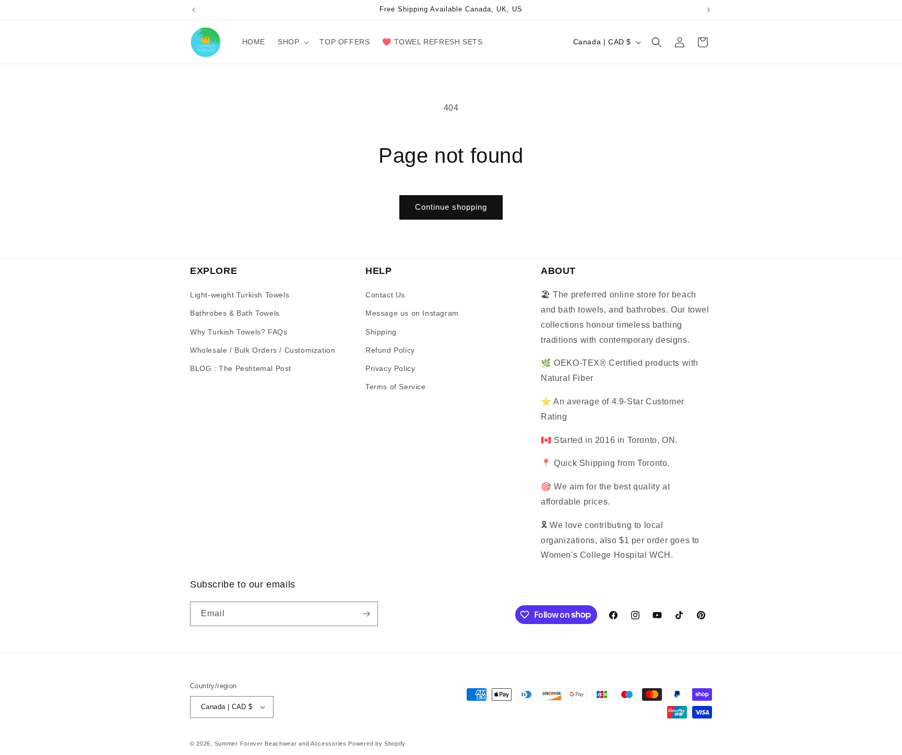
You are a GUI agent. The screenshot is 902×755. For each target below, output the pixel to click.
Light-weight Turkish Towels (239, 295)
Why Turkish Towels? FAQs (238, 332)
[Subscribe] (365, 614)
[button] (292, 42)
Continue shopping (451, 206)
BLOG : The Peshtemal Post (240, 368)
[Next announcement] (708, 10)
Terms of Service (395, 386)
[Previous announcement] (193, 10)
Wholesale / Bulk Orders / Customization (262, 350)
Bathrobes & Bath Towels (235, 313)
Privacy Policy (390, 368)
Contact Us (385, 295)
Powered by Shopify (377, 743)
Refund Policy (390, 350)
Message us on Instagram (412, 313)
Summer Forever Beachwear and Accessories (281, 743)
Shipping (381, 332)
